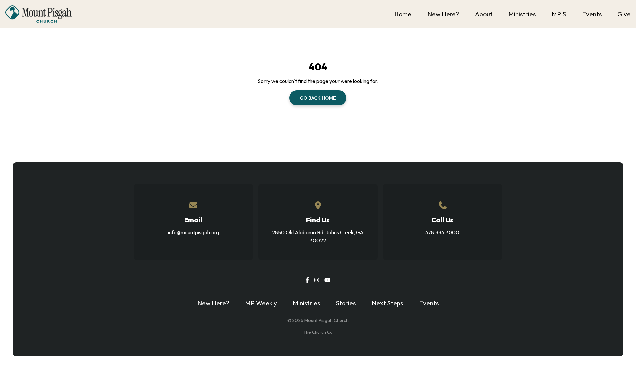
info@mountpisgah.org (193, 232)
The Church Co (318, 332)
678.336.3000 (442, 232)
